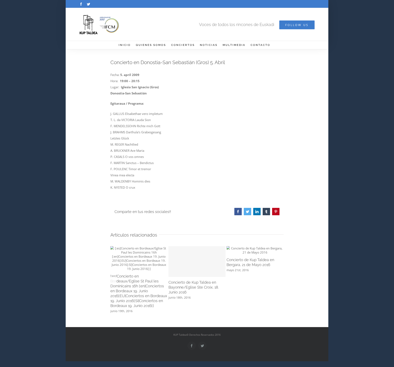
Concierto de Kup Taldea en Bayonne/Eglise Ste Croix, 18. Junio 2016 (193, 287)
